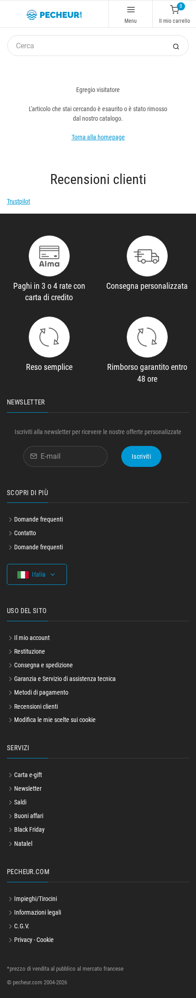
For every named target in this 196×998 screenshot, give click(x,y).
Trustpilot (18, 201)
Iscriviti (141, 456)
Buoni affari (28, 815)
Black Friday (29, 829)
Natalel (23, 843)
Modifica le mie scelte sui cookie (55, 719)
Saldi (20, 802)
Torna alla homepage (98, 137)
